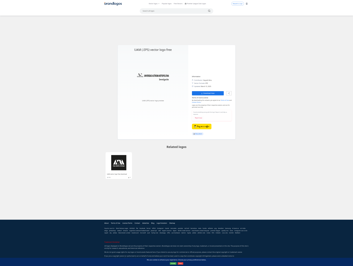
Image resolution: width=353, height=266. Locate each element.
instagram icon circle (240, 230)
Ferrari (149, 228)
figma (174, 230)
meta (199, 228)
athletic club (201, 233)
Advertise (145, 223)
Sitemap (172, 223)
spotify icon (225, 230)
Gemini (183, 233)
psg (215, 228)
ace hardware (176, 233)
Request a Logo (238, 4)
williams (210, 228)
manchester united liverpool (200, 230)
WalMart (237, 233)
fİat (137, 228)
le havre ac (235, 228)
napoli (106, 233)
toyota (189, 233)
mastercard (135, 233)
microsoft (143, 233)
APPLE (154, 228)
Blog (152, 223)
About (106, 223)
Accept (173, 263)
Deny (180, 263)
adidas (115, 233)
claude (167, 228)
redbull (119, 230)
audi (148, 233)
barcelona (194, 228)
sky (111, 233)
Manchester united (124, 233)
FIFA (213, 233)
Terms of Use (225, 100)
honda (205, 228)
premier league (215, 230)
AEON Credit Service (184, 230)
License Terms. (196, 102)
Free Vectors (178, 4)
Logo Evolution (162, 223)
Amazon (125, 230)
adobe (194, 233)
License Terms (127, 223)
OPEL (168, 233)
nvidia (208, 233)
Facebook (142, 228)
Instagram (160, 228)
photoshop (112, 230)
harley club (154, 233)
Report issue (198, 118)
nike (159, 230)
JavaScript (154, 230)
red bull (186, 228)
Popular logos (167, 4)
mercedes (173, 228)
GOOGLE (132, 228)
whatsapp (163, 233)
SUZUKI (231, 233)
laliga (106, 230)
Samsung (228, 228)
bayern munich (167, 230)
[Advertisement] (176, 30)
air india (242, 228)
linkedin (218, 233)
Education (198, 134)
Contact (137, 223)
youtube (180, 228)
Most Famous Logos (122, 228)
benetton (221, 228)
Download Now (208, 93)
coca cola (225, 233)
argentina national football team (139, 230)
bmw (231, 230)
